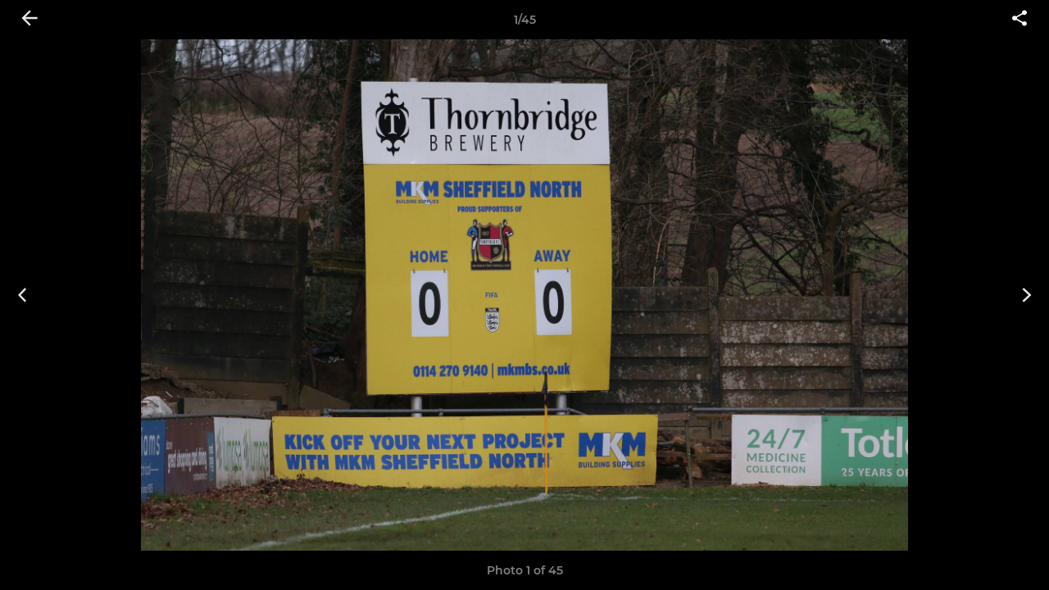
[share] (1019, 19)
